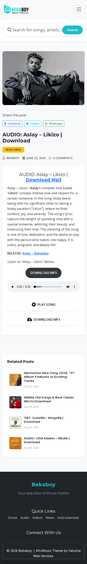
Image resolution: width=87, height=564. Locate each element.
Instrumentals (68, 517)
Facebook (14, 123)
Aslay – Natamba (35, 253)
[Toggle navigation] (79, 9)
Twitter (35, 123)
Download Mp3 (43, 179)
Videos (37, 517)
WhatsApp (55, 123)
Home (12, 517)
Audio (24, 517)
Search (72, 30)
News (50, 517)
